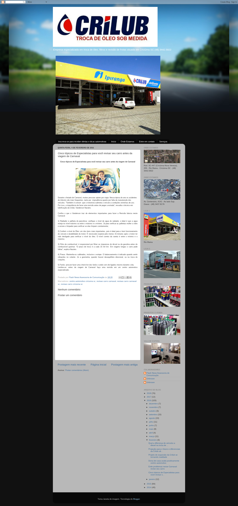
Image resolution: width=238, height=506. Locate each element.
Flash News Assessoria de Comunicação (158, 374)
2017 (149, 397)
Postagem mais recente (72, 364)
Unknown (151, 379)
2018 (149, 393)
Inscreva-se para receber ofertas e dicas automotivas (82, 141)
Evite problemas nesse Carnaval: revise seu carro (162, 468)
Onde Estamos (127, 141)
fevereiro (153, 440)
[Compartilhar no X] (125, 277)
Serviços (163, 141)
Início (113, 141)
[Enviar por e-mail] (120, 277)
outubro (152, 411)
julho (151, 422)
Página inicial (98, 364)
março (152, 436)
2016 (149, 400)
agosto (152, 418)
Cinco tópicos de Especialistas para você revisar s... (163, 473)
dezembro (153, 404)
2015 (149, 484)
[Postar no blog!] (122, 277)
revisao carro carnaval (106, 281)
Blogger (136, 499)
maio (151, 429)
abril (151, 433)
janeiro (152, 479)
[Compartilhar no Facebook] (127, 277)
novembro (153, 407)
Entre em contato (147, 141)
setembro (153, 415)
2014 (149, 487)
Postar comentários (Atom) (77, 370)
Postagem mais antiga (124, 364)
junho (151, 425)
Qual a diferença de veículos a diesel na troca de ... (161, 444)
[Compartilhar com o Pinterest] (130, 277)
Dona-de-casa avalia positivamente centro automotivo (163, 462)
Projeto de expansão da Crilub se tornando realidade (163, 456)
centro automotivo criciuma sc (82, 281)
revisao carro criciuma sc (72, 284)
